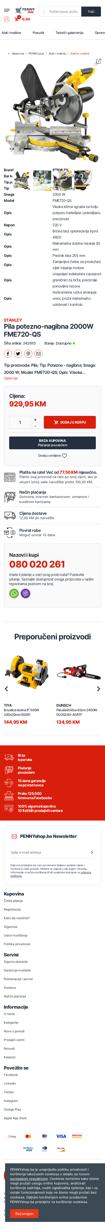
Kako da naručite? (17, 918)
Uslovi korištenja (16, 935)
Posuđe (38, 33)
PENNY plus (36, 53)
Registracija (12, 909)
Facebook (11, 1075)
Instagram (11, 1101)
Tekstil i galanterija (69, 33)
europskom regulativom (29, 1179)
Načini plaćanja (15, 996)
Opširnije (11, 378)
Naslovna (18, 53)
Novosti (9, 1048)
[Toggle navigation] (7, 10)
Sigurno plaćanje (16, 962)
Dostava (10, 987)
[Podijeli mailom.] (38, 354)
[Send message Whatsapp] (14, 593)
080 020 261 (37, 564)
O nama (9, 1014)
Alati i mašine (11, 33)
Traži (91, 12)
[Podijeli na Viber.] (28, 354)
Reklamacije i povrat (18, 979)
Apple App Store (15, 1118)
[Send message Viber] (25, 593)
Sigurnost (10, 927)
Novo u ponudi (14, 1031)
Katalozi (10, 1057)
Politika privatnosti (17, 944)
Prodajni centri (14, 1040)
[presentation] (6, 688)
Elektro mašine (80, 53)
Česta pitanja (13, 901)
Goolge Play (12, 1109)
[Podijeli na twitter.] (18, 354)
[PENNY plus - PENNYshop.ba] (24, 10)
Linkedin (10, 1083)
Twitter (9, 1092)
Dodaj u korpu (73, 422)
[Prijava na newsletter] (89, 852)
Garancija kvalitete (17, 970)
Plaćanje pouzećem (52, 443)
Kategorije (11, 1022)
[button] (9, 19)
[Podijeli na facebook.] (8, 354)
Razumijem (24, 1213)
